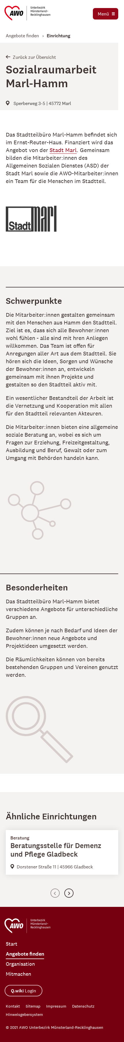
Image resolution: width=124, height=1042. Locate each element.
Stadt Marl (63, 150)
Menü (103, 14)
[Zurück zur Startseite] (27, 13)
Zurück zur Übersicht (34, 57)
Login (23, 991)
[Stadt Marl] (39, 223)
